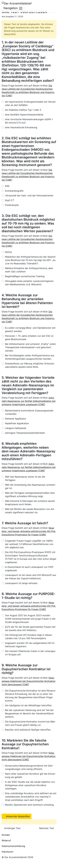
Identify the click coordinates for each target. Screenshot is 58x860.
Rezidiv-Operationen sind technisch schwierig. (29, 804)
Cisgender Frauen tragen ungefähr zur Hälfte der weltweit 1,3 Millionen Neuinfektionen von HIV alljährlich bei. (29, 544)
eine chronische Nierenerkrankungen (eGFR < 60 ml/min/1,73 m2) (29, 121)
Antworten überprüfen (17, 816)
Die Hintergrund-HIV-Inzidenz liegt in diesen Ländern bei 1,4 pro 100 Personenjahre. (28, 637)
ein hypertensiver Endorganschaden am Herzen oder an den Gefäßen (30, 103)
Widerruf (6, 840)
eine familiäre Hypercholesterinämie (24, 114)
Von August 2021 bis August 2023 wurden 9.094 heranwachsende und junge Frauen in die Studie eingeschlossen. (30, 618)
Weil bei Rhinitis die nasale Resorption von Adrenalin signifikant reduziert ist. (29, 511)
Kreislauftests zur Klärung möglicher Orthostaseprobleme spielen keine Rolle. (29, 365)
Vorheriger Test (11, 828)
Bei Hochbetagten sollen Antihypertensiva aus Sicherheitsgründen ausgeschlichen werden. (29, 357)
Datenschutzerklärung (13, 846)
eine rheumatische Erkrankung (21, 127)
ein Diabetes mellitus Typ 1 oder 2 (23, 109)
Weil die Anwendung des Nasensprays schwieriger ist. (30, 486)
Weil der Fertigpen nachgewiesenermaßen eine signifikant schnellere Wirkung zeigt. (30, 494)
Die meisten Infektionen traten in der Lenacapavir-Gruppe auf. (30, 653)
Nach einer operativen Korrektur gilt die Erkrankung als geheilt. (30, 775)
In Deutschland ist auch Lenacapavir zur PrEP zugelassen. (29, 569)
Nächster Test (47, 828)
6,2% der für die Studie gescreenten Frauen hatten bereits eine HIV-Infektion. (30, 628)
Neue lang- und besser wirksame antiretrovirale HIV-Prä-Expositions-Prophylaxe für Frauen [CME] (29, 531)
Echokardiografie (14, 190)
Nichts (8, 252)
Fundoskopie (12, 205)
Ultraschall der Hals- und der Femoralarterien (29, 195)
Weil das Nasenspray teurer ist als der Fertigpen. (25, 478)
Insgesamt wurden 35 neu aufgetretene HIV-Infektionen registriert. (30, 645)
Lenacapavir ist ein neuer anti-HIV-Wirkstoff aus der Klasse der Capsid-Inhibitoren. (30, 577)
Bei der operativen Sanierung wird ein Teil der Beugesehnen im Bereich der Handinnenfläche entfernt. (29, 713)
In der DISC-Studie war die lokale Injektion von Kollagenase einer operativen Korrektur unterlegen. (30, 785)
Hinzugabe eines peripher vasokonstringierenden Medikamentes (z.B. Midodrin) (29, 283)
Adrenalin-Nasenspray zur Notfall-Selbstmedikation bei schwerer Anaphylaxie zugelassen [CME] (28, 401)
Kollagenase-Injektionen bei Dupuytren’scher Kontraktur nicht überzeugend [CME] (28, 681)
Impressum (7, 851)
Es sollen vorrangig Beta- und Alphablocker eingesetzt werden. (30, 329)
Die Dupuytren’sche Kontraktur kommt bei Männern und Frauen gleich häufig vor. (30, 723)
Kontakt (6, 834)
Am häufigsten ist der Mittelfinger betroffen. (28, 705)
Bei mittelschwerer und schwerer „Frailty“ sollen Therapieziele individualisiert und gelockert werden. (30, 347)
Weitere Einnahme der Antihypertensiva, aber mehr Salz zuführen (29, 270)
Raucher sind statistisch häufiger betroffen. (28, 729)
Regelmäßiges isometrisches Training (24, 276)
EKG (7, 186)
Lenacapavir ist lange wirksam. (21, 583)
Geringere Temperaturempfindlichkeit (25, 432)
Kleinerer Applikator (15, 418)
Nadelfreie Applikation (17, 423)
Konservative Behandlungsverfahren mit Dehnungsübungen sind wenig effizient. (29, 767)
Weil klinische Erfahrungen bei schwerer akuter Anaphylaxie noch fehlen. (30, 503)
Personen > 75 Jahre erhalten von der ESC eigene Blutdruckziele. (29, 337)
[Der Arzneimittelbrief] (17, 3)
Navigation (11, 8)
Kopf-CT (9, 200)
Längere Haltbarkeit (15, 428)
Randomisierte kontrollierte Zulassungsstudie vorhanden (29, 412)
